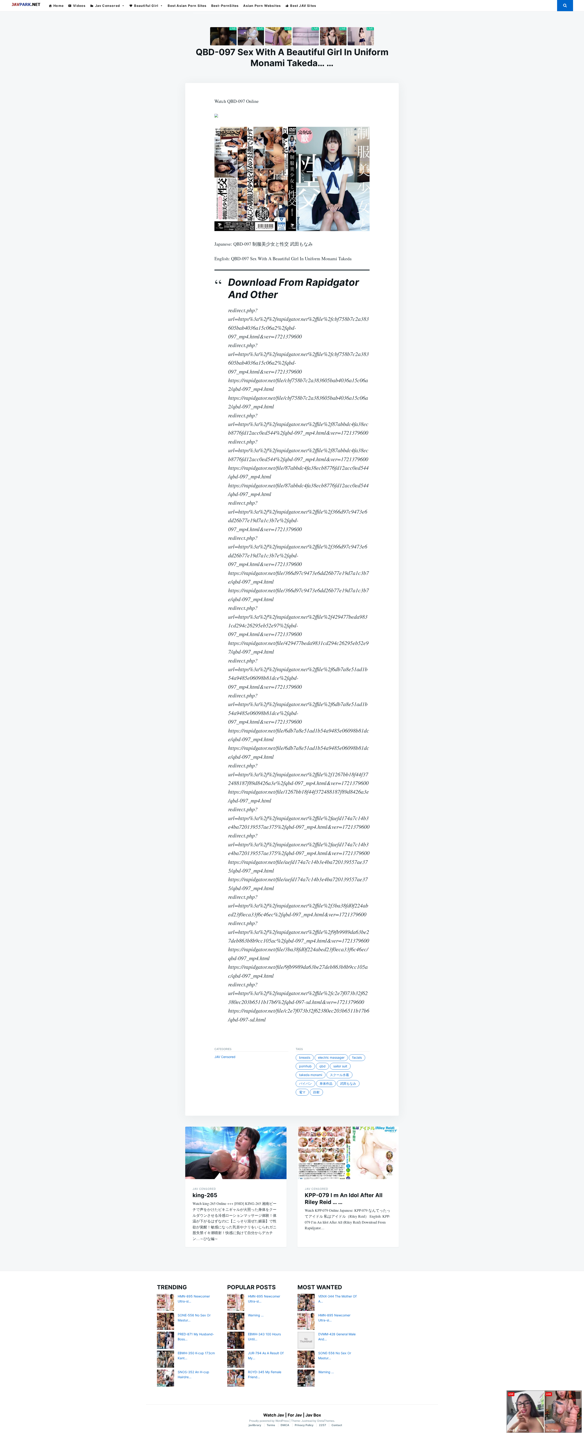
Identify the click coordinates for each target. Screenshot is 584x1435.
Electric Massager (331, 1057)
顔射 (316, 1092)
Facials (357, 1057)
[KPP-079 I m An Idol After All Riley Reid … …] (348, 1153)
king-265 (205, 1195)
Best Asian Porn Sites (187, 6)
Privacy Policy (304, 1425)
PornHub (305, 1066)
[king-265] (236, 1153)
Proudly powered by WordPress (269, 1420)
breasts (304, 1057)
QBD (322, 1066)
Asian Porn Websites (262, 6)
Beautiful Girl (146, 6)
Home (58, 6)
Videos (79, 6)
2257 (322, 1425)
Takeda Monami (310, 1075)
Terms (271, 1425)
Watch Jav (273, 1415)
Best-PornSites (225, 6)
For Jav (295, 1415)
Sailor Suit (340, 1066)
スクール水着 (339, 1075)
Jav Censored (107, 6)
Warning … (256, 1315)
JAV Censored (224, 1057)
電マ (302, 1092)
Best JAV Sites (303, 6)
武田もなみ (348, 1083)
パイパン (305, 1083)
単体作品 (326, 1083)
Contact (336, 1425)
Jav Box (313, 1415)
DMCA (285, 1425)
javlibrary (255, 1425)
